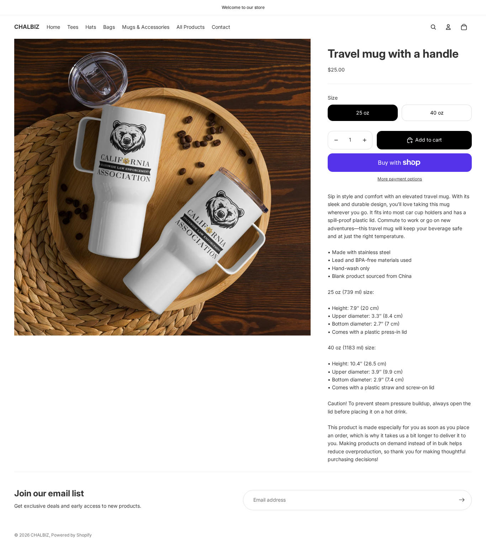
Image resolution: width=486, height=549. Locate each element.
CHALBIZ (40, 535)
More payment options (399, 178)
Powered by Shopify (71, 535)
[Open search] (433, 27)
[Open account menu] (448, 27)
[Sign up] (462, 500)
